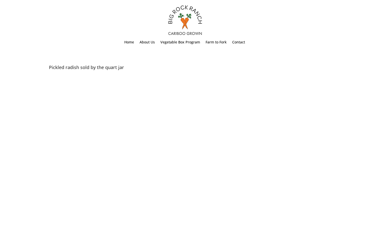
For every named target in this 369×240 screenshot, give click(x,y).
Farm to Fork (216, 42)
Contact (238, 42)
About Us (147, 42)
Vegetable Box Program (180, 42)
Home (129, 42)
